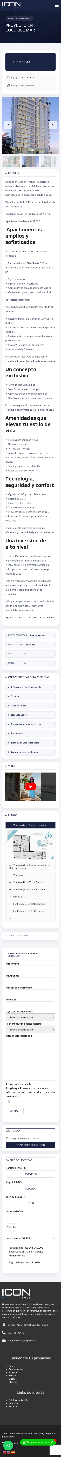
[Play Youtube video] (30, 787)
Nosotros (13, 1406)
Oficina (12, 1378)
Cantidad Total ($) (16, 1167)
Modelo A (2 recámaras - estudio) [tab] (29, 825)
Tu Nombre (12, 963)
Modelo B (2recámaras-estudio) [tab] (29, 889)
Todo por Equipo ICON (30, 1145)
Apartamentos (37, 635)
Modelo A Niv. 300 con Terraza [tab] (28, 882)
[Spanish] (13, 1452)
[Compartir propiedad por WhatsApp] (8, 1445)
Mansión (13, 1382)
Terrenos (13, 1375)
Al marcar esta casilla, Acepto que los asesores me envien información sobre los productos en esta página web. (30, 1089)
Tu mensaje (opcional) (19, 1035)
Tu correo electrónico (19, 987)
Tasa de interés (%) (16, 1196)
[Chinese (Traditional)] (4, 1452)
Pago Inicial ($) (14, 1182)
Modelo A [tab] (18, 875)
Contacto (13, 1403)
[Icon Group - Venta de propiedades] (10, 5)
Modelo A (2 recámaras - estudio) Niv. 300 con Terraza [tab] (29, 866)
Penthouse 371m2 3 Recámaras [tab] (29, 903)
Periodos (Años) (15, 1210)
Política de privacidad (19, 1400)
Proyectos (14, 1372)
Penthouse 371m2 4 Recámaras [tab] (29, 910)
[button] (53, 125)
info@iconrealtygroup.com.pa (24, 1138)
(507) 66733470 (16, 1332)
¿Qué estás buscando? (19, 1011)
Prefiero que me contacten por (24, 1023)
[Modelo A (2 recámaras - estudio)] (30, 844)
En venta (30, 644)
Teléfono (11, 999)
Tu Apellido (12, 975)
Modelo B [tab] (18, 896)
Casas (11, 1366)
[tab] (30, 918)
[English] (9, 1452)
